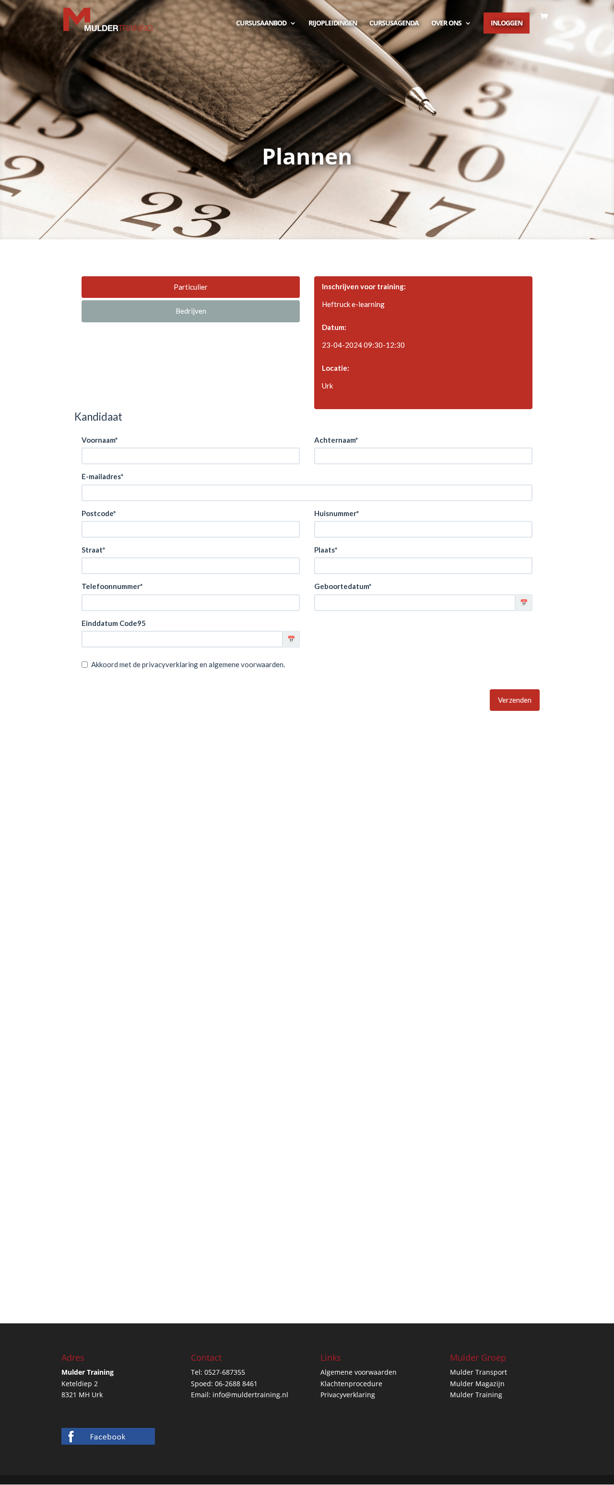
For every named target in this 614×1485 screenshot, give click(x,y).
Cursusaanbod (261, 23)
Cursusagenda (394, 23)
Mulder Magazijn (477, 1383)
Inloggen (506, 22)
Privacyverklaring (347, 1394)
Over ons (446, 23)
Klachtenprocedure (351, 1383)
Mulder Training (476, 1394)
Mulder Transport (478, 1372)
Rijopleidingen (332, 23)
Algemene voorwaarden (358, 1372)
